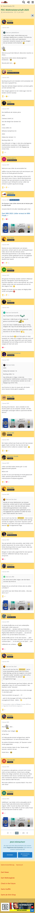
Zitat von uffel (10, 577)
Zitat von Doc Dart (11, 499)
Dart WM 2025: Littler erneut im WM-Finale (16, 214)
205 (23, 833)
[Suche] (23, 2)
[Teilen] (32, 15)
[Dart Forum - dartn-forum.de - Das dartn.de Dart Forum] (4, 2)
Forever (21, 518)
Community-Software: (17, 901)
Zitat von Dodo (10, 365)
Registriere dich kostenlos (15, 847)
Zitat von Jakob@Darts (12, 32)
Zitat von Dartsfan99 (12, 312)
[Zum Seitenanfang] (32, 910)
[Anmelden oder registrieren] (28, 2)
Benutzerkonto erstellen (25, 855)
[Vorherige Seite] (8, 833)
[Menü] (32, 2)
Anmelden (10, 855)
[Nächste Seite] (27, 833)
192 (17, 833)
